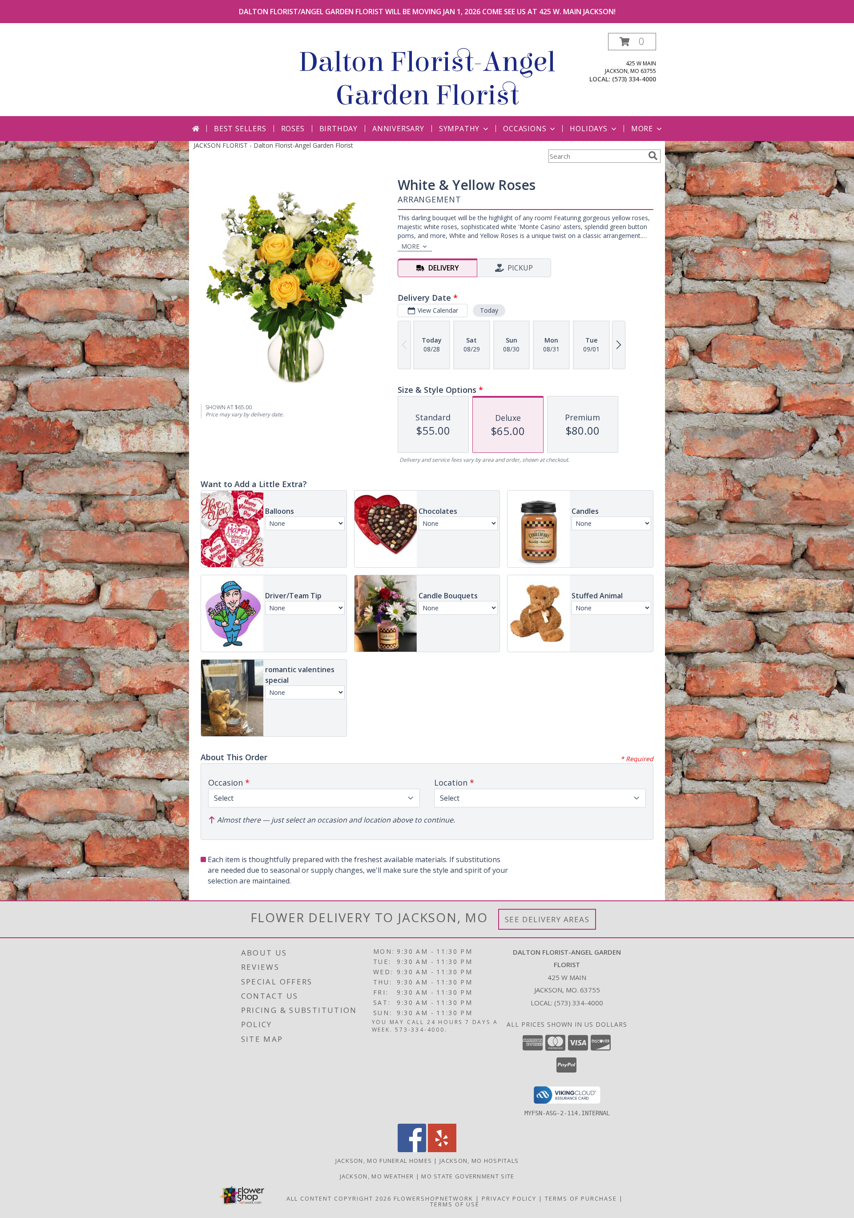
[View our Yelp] (442, 1149)
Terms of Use (454, 1204)
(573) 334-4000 (634, 79)
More (642, 128)
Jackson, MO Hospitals (479, 1161)
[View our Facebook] (412, 1149)
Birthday (338, 128)
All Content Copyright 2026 (338, 1198)
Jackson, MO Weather (377, 1176)
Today (489, 310)
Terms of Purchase (581, 1198)
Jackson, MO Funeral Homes (383, 1161)
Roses (293, 128)
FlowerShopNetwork (433, 1198)
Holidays (588, 128)
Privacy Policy (509, 1198)
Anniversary (398, 128)
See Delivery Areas (547, 919)
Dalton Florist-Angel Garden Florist (427, 78)
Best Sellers (240, 128)
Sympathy (459, 128)
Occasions (524, 128)
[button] (632, 41)
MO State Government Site (467, 1176)
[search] (653, 156)
